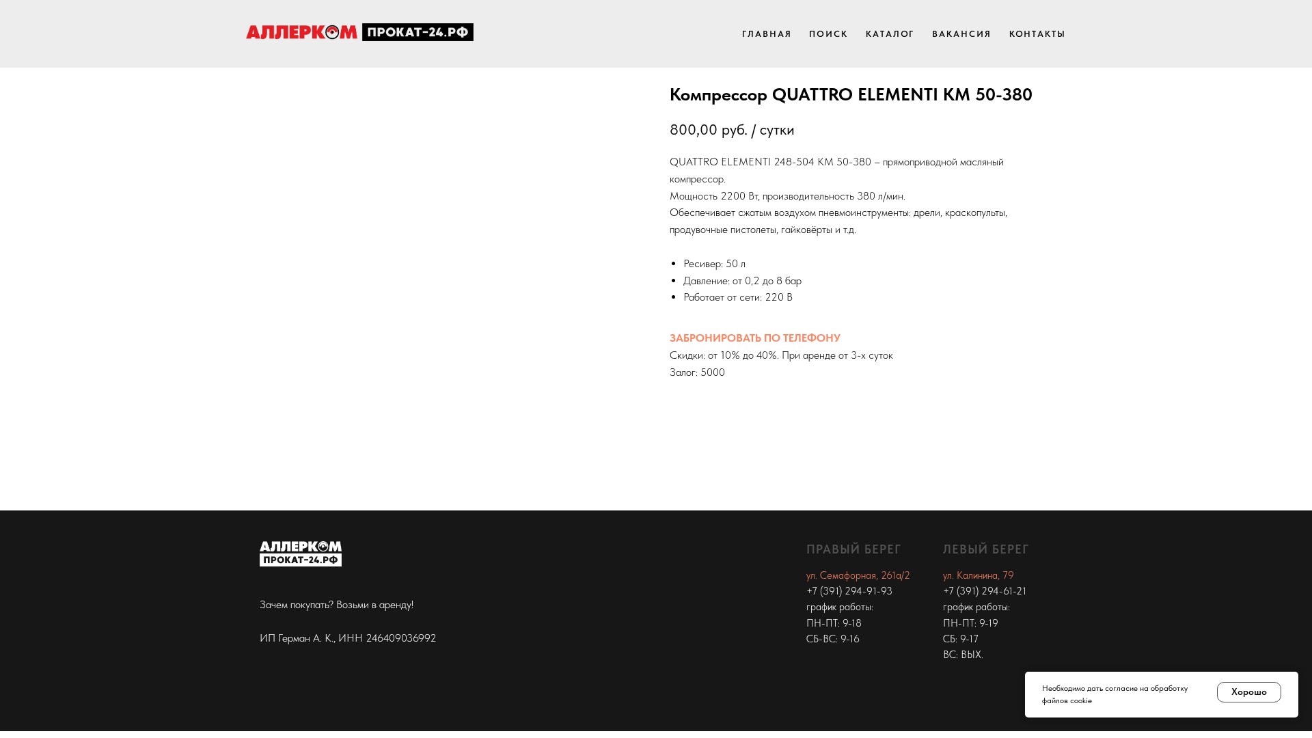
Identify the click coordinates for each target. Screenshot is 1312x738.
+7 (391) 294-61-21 (984, 591)
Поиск (828, 34)
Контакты (1037, 34)
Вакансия (961, 34)
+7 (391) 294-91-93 (849, 591)
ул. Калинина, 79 (978, 575)
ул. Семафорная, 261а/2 (858, 575)
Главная (766, 34)
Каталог (890, 34)
